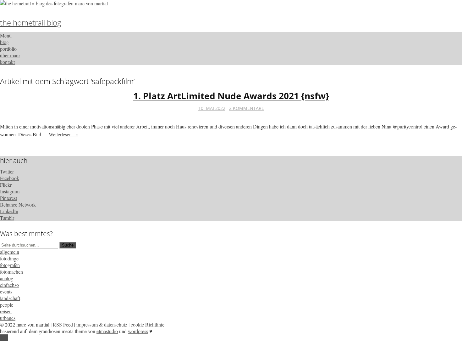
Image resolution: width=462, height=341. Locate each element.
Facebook (9, 178)
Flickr (6, 184)
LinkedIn (9, 211)
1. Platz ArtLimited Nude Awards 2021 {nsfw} (231, 96)
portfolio (8, 48)
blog (4, 42)
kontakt (7, 62)
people (6, 304)
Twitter (7, 171)
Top (4, 337)
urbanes (7, 318)
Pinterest (8, 198)
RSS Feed (63, 324)
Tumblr (7, 217)
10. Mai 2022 (211, 108)
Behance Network (18, 204)
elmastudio (107, 331)
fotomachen (11, 271)
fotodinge (9, 258)
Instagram (9, 191)
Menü (6, 35)
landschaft (10, 298)
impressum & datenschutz (101, 324)
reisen (6, 311)
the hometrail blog (30, 22)
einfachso (9, 284)
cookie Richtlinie (147, 324)
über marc (10, 55)
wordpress (138, 331)
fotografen (10, 265)
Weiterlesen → (63, 134)
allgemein (9, 251)
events (6, 291)
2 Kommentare (246, 108)
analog (6, 278)
